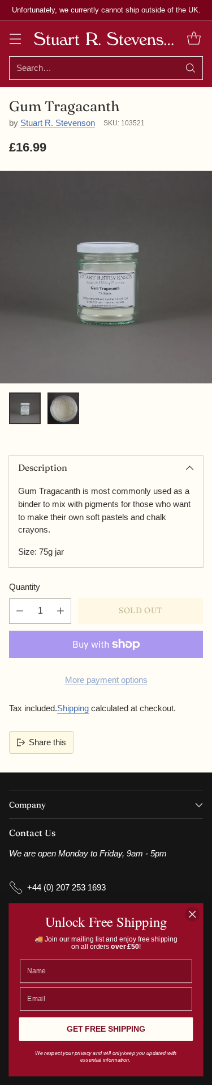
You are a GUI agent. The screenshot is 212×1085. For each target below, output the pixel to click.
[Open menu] (15, 38)
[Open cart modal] (193, 38)
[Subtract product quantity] (20, 611)
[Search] (190, 68)
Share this (47, 742)
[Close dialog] (192, 914)
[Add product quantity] (60, 611)
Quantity (24, 587)
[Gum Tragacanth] (106, 277)
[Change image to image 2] (63, 408)
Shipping (73, 708)
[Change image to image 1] (25, 408)
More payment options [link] (106, 680)
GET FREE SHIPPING (106, 1029)
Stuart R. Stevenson (57, 123)
